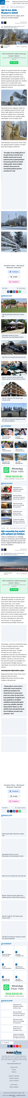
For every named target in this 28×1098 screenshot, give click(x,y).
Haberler (3, 7)
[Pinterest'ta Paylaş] (17, 292)
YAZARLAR (6, 1042)
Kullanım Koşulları (14, 1076)
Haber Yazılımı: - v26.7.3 (13, 1096)
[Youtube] (17, 1046)
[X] (11, 1046)
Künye (14, 1069)
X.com (15, 277)
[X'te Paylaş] (5, 23)
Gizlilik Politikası (14, 1078)
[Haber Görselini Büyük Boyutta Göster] (14, 37)
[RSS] (20, 1046)
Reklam (14, 1072)
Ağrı (8, 7)
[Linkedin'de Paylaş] (14, 292)
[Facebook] (8, 1046)
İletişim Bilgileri (14, 1087)
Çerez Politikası (14, 1080)
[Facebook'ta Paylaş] (2, 23)
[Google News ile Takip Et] (23, 47)
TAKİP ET (15, 62)
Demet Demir (7, 46)
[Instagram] (14, 1046)
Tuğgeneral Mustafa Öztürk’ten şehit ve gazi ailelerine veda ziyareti (16, 2)
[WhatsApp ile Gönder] (20, 292)
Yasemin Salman (8, 573)
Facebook (15, 272)
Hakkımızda (14, 1067)
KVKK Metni (14, 1084)
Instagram (15, 282)
